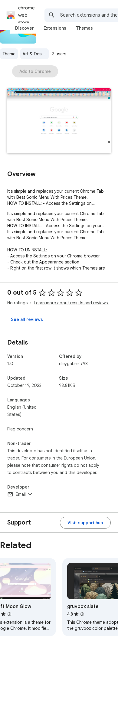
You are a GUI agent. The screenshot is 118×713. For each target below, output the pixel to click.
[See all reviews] (27, 319)
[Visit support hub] (85, 522)
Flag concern (20, 429)
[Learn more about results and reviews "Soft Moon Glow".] (9, 614)
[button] (59, 121)
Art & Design (35, 54)
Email (21, 494)
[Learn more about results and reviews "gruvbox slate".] (82, 614)
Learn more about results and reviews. (71, 303)
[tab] (24, 28)
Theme (8, 54)
